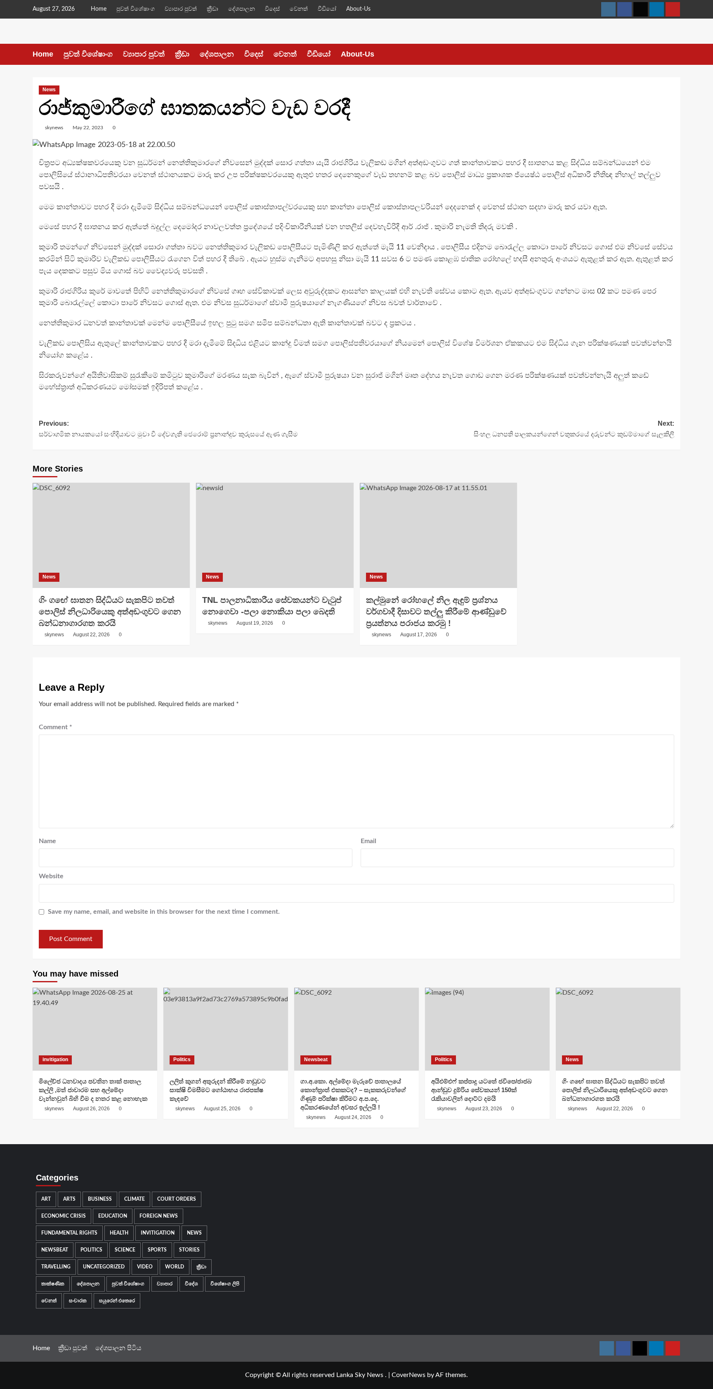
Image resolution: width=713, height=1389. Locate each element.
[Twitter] (640, 9)
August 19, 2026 (254, 623)
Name (47, 841)
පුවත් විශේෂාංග (135, 9)
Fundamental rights (69, 1232)
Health (119, 1232)
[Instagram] (608, 9)
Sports (157, 1249)
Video (145, 1266)
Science (125, 1249)
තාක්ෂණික (52, 1283)
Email (368, 841)
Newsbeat (316, 1059)
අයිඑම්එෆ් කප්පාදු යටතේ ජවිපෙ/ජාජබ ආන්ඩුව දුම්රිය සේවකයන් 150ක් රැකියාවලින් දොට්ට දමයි (481, 1090)
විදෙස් (272, 9)
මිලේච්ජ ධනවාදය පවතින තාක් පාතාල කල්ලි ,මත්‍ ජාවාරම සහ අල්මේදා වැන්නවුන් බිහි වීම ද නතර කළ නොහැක (93, 1090)
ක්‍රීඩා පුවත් (72, 1348)
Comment (55, 727)
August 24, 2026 (353, 1117)
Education (112, 1216)
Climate (134, 1199)
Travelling (56, 1266)
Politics (182, 1059)
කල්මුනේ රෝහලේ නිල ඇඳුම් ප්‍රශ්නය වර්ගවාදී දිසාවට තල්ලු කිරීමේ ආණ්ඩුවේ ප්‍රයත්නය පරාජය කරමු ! (436, 611)
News (49, 89)
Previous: (168, 429)
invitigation (55, 1059)
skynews (54, 127)
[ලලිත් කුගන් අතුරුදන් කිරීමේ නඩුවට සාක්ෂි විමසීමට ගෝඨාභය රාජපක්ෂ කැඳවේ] (225, 1029)
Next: (574, 429)
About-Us (358, 9)
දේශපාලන (241, 9)
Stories (189, 1249)
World (174, 1266)
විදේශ (191, 1283)
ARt (46, 1199)
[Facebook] (624, 9)
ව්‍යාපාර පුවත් (181, 9)
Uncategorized (104, 1266)
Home (98, 9)
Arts (69, 1199)
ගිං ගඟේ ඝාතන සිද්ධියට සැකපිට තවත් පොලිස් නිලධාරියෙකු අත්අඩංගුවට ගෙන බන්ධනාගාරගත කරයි (110, 611)
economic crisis (63, 1216)
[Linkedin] (656, 9)
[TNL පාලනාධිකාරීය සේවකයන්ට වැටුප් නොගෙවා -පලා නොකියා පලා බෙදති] (274, 535)
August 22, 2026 (91, 635)
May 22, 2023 (88, 127)
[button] (675, 54)
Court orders (176, 1199)
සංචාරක (78, 1300)
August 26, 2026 (91, 1109)
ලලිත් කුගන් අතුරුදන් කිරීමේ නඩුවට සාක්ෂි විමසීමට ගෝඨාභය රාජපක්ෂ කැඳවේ (218, 1090)
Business (100, 1199)
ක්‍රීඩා (212, 9)
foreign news (158, 1216)
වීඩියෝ (327, 9)
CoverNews (408, 1375)
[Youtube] (673, 9)
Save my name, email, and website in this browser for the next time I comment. (164, 911)
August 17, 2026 (418, 635)
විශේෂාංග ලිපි (224, 1283)
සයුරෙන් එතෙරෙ (117, 1300)
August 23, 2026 (483, 1109)
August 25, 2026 (222, 1109)
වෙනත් (299, 9)
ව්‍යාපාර (164, 1283)
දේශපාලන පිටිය (118, 1348)
